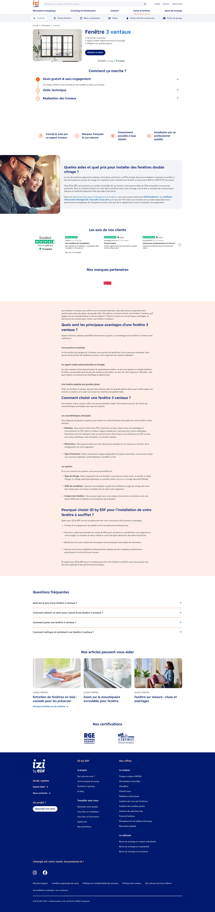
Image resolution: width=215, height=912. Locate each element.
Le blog (157, 4)
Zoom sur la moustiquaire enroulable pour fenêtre (102, 699)
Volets (115, 18)
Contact (166, 4)
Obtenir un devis (95, 52)
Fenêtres (41, 18)
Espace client (177, 4)
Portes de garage (174, 18)
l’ (99, 199)
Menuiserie (46, 26)
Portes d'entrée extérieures (142, 18)
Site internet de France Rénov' (158, 883)
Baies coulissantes (92, 18)
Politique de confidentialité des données (100, 883)
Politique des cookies (131, 883)
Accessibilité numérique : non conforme (50, 890)
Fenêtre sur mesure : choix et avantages (155, 699)
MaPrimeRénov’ (151, 197)
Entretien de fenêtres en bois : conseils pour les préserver (55, 699)
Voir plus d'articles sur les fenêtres (49, 706)
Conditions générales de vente (65, 883)
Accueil (35, 26)
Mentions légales (40, 883)
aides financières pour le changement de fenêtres (95, 197)
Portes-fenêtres (64, 18)
